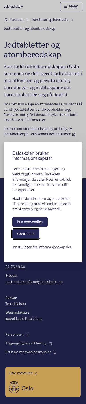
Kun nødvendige (30, 221)
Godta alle (26, 233)
